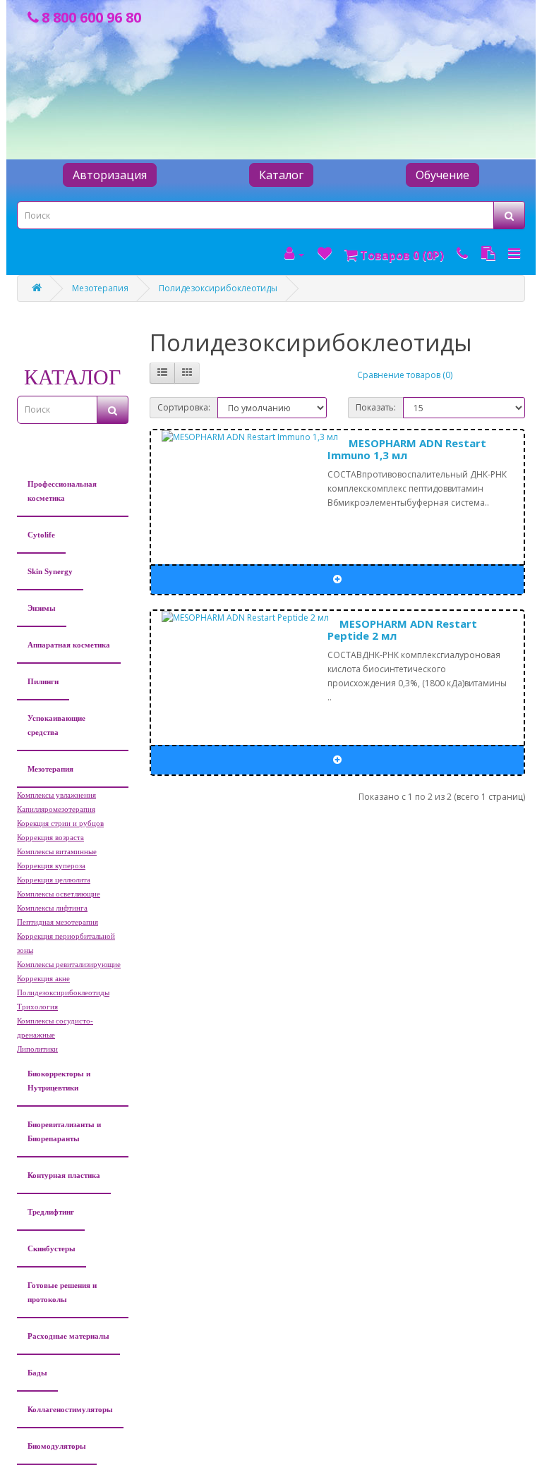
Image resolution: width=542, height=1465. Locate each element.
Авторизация (110, 175)
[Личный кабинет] (294, 253)
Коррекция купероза (51, 865)
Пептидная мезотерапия (57, 922)
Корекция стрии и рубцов (60, 823)
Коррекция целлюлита (53, 879)
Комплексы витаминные (57, 851)
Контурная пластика (64, 1175)
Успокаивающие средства (56, 725)
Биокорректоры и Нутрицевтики (59, 1080)
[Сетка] (187, 373)
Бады (37, 1372)
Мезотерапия (100, 288)
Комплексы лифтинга (52, 908)
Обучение (442, 175)
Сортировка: (183, 407)
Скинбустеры (52, 1248)
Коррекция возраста (50, 837)
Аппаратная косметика (69, 644)
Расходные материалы (68, 1336)
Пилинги (43, 681)
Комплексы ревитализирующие (69, 964)
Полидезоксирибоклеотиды (218, 288)
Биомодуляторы (57, 1446)
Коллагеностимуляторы (70, 1409)
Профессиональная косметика (62, 491)
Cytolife (41, 534)
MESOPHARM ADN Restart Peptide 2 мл (402, 629)
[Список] (162, 373)
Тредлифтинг (51, 1212)
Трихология (37, 1006)
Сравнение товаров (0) (404, 375)
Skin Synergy (50, 571)
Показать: (376, 407)
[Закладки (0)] (324, 253)
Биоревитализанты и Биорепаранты (64, 1131)
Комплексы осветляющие (58, 893)
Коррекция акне (43, 978)
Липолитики (37, 1049)
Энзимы (42, 608)
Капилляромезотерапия (56, 809)
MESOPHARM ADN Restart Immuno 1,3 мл (406, 449)
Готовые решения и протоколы (62, 1292)
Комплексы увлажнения (56, 795)
